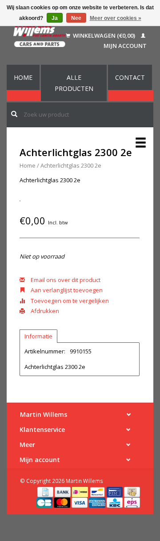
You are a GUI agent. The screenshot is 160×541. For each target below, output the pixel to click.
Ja (55, 18)
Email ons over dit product (64, 280)
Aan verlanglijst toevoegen (66, 290)
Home (23, 77)
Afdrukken (44, 311)
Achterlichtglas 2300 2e (70, 165)
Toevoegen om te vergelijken (69, 301)
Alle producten (74, 83)
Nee (76, 18)
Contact (130, 77)
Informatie (38, 336)
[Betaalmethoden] (46, 491)
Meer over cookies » (115, 18)
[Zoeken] (14, 114)
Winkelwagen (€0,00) (104, 35)
